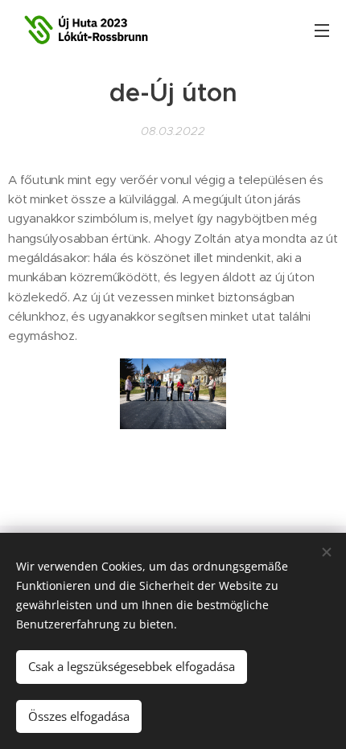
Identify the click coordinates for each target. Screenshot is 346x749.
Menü (322, 30)
